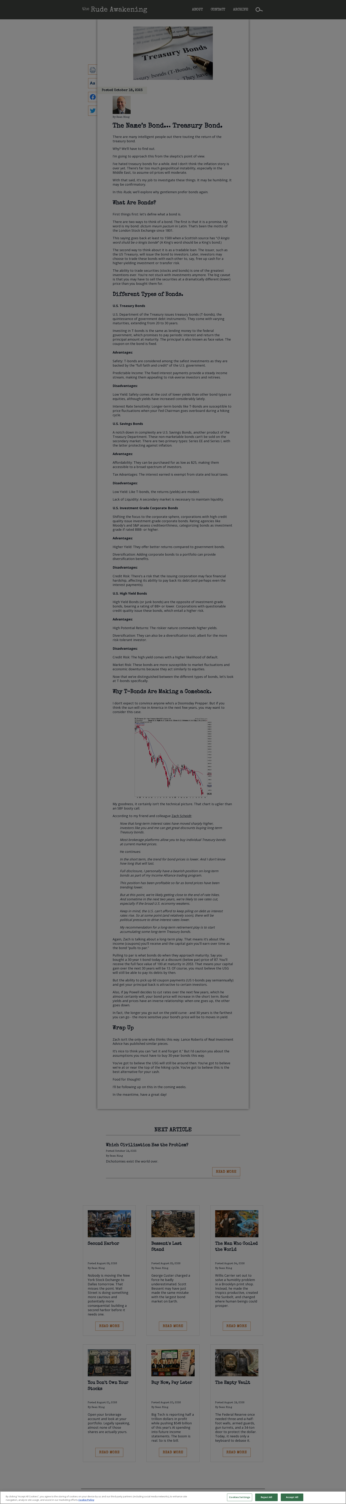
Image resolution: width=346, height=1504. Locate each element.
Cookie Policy (86, 1500)
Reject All (266, 1497)
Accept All (292, 1497)
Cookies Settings (239, 1497)
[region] (173, 1497)
